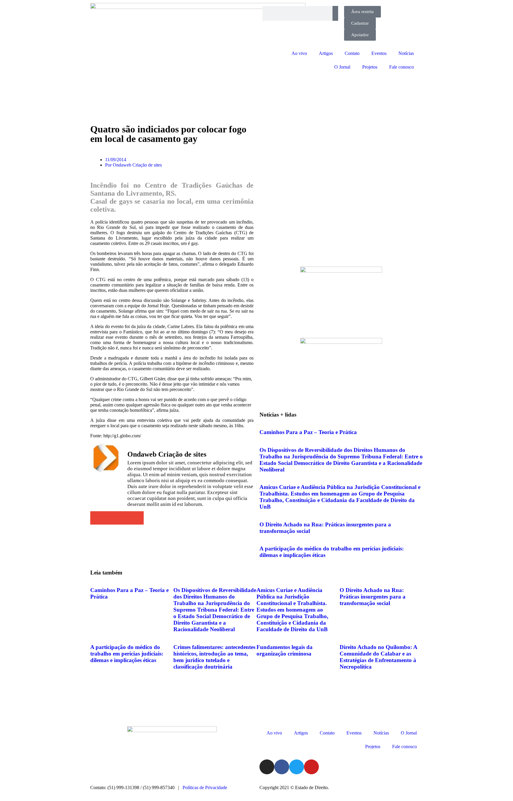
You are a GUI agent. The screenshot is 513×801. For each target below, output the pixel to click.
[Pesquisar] (335, 13)
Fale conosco (401, 66)
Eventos (379, 53)
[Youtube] (311, 766)
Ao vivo (299, 53)
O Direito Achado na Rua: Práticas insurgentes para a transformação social (373, 596)
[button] (97, 518)
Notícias (406, 53)
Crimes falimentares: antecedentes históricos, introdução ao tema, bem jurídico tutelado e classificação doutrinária (214, 657)
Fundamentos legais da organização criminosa (284, 650)
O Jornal (342, 66)
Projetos (369, 66)
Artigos (326, 53)
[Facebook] (281, 766)
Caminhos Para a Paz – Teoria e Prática (308, 432)
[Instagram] (266, 766)
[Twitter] (296, 766)
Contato (352, 53)
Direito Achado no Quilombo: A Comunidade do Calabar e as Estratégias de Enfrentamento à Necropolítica (378, 657)
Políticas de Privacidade (205, 787)
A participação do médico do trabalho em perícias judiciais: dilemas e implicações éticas (126, 653)
